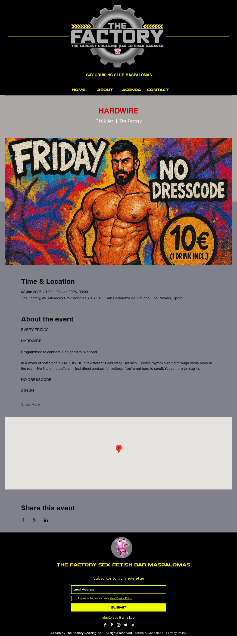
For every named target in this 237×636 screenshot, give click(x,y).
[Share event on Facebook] (23, 520)
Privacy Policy (176, 633)
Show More (30, 404)
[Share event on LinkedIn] (46, 520)
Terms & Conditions (149, 633)
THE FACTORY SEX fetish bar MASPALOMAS (123, 565)
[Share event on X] (34, 520)
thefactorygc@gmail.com (118, 617)
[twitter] (125, 625)
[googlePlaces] (111, 625)
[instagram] (118, 625)
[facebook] (105, 625)
